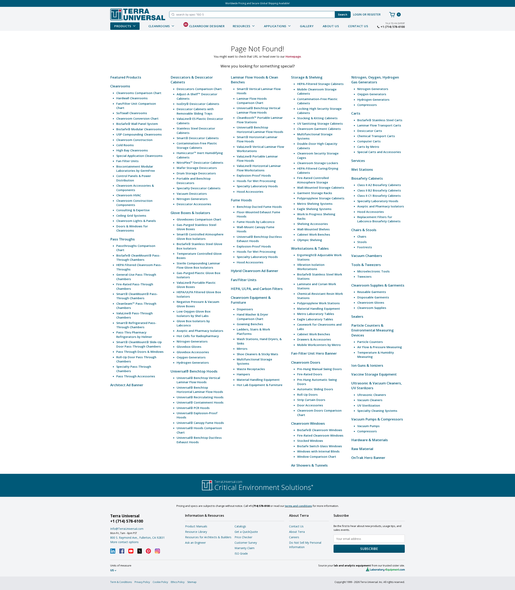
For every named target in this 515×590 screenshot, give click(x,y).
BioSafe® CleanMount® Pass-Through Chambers (138, 257)
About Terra (297, 532)
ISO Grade (241, 553)
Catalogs (240, 526)
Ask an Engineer (195, 542)
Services (358, 160)
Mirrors (242, 349)
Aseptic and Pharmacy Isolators (200, 331)
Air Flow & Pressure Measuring (379, 347)
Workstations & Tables (310, 248)
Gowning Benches (250, 324)
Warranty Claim (244, 548)
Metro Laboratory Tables (315, 314)
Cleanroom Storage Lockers (317, 163)
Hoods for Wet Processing (256, 181)
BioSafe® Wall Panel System (137, 124)
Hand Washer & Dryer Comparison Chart (252, 316)
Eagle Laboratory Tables (315, 319)
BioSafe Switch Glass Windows (319, 446)
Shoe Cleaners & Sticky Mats (257, 354)
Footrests (364, 247)
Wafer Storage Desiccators (197, 168)
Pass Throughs (122, 239)
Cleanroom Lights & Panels (136, 221)
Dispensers (245, 309)
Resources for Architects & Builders (208, 537)
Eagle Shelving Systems (314, 209)
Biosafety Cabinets (367, 178)
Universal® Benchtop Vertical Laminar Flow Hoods (198, 380)
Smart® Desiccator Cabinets (198, 138)
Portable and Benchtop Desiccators (194, 180)
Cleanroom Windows (308, 423)
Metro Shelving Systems (315, 204)
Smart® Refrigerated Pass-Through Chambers (136, 325)
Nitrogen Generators (192, 199)
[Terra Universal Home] (137, 14)
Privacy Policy (142, 582)
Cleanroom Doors (305, 362)
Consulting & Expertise (133, 210)
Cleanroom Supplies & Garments (377, 285)
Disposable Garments (373, 297)
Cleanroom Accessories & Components (135, 187)
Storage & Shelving (306, 77)
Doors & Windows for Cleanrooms (132, 228)
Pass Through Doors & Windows (140, 352)
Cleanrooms (120, 86)
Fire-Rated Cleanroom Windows (320, 435)
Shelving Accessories (312, 224)
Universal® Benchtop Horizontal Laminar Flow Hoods (200, 389)
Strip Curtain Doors (311, 400)
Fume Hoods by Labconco (256, 222)
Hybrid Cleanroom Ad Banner (254, 270)
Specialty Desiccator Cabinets (198, 188)
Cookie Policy (160, 582)
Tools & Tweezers (366, 264)
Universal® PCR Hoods (193, 408)
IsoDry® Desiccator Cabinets (198, 104)
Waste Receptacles (251, 369)
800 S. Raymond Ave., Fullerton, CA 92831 (137, 537)
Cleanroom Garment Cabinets (319, 129)
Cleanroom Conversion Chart (137, 118)
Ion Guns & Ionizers (367, 365)
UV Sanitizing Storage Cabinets (320, 123)
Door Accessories (310, 405)
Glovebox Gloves (189, 347)
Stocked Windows (310, 441)
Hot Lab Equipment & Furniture (259, 385)
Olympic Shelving (309, 240)
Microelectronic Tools (373, 271)
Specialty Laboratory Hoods (257, 186)
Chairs (361, 236)
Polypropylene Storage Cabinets (320, 198)
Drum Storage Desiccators (196, 173)
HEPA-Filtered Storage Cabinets (320, 84)
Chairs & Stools (363, 230)
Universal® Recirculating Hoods (200, 397)
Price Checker (243, 537)
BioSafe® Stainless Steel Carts (379, 120)
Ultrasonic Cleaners (371, 395)
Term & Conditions (121, 582)
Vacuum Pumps (368, 426)
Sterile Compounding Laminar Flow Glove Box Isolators (198, 265)
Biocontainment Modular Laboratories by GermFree (135, 168)
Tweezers (364, 276)
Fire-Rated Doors (309, 374)
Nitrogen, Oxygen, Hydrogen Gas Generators (375, 79)
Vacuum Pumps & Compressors (377, 419)
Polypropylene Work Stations (318, 303)
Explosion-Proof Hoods (254, 175)
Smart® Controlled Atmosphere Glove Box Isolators (200, 236)
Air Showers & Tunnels (309, 465)
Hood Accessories (250, 191)
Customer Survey (246, 542)
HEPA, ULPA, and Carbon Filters (257, 288)
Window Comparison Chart (316, 456)
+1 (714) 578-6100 (393, 27)
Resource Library (196, 532)
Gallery (306, 26)
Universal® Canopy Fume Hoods (200, 423)
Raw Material (362, 448)
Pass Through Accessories (135, 376)
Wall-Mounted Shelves (313, 229)
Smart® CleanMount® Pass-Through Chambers (137, 296)
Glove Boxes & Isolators (190, 212)
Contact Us (358, 26)
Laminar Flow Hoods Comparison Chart (252, 100)
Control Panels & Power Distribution (133, 178)
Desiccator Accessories (194, 204)
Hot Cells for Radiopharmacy (198, 336)
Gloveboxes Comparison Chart (199, 219)
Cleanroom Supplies (371, 308)
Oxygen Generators (191, 357)
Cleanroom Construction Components (134, 203)
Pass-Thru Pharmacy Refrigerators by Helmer (134, 334)
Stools (362, 242)
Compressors (367, 105)
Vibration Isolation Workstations (310, 267)
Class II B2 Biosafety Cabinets (379, 190)
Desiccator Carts (369, 131)
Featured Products (125, 77)
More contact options (124, 542)
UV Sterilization (368, 405)
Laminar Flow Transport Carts (379, 125)
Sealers (357, 316)
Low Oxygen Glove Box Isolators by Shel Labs (193, 313)
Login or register (367, 14)
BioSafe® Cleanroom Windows (319, 430)
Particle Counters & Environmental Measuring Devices (372, 330)
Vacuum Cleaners (369, 400)
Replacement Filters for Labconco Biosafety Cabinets (379, 219)
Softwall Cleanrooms (131, 113)
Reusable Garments (371, 292)
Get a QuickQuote (246, 532)
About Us (331, 26)
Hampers (243, 374)
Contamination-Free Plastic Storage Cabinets (197, 145)
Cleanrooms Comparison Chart (138, 93)
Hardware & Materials (369, 440)
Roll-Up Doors (307, 394)
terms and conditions (298, 506)
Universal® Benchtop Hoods (194, 371)
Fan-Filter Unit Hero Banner (314, 353)
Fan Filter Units (127, 161)
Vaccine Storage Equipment (374, 374)
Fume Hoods (241, 200)
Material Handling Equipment (258, 380)
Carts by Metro (368, 147)
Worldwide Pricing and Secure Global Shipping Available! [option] (257, 3)
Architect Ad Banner (126, 385)
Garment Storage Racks (314, 193)
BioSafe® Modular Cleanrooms (139, 129)
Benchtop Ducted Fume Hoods (259, 207)
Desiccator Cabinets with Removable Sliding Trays (195, 111)
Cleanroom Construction (134, 140)
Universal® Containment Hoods (200, 402)
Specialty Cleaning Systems (377, 411)
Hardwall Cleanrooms (132, 98)
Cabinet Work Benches (313, 234)
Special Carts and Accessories (379, 152)
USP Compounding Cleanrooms (139, 134)
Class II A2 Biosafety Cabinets (379, 185)
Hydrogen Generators (193, 362)
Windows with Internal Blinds (318, 451)
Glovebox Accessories (193, 352)
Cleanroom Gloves (370, 302)
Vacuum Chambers (366, 255)
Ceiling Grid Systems (131, 215)
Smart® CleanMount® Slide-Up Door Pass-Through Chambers (139, 344)
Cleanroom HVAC (128, 195)
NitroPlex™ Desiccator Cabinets (200, 162)
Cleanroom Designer (204, 25)
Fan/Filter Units (243, 279)
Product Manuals (196, 526)
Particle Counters (370, 342)
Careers (294, 537)
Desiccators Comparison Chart (199, 89)
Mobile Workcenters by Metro (319, 345)
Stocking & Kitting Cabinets (317, 118)
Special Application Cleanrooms (139, 156)
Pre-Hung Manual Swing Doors (319, 369)
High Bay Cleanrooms (132, 150)
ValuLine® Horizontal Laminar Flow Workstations (259, 168)
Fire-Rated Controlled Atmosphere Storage (313, 180)
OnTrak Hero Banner (368, 457)
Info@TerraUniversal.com (126, 529)
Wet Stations (362, 169)
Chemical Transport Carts (376, 136)
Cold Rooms (125, 145)
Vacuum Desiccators (192, 193)
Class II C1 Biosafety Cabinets (379, 196)
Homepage (293, 56)
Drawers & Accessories (314, 339)
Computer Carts (369, 141)
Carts (355, 113)
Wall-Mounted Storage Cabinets (320, 187)
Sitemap (192, 582)
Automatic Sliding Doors (315, 389)
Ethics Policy (177, 582)
